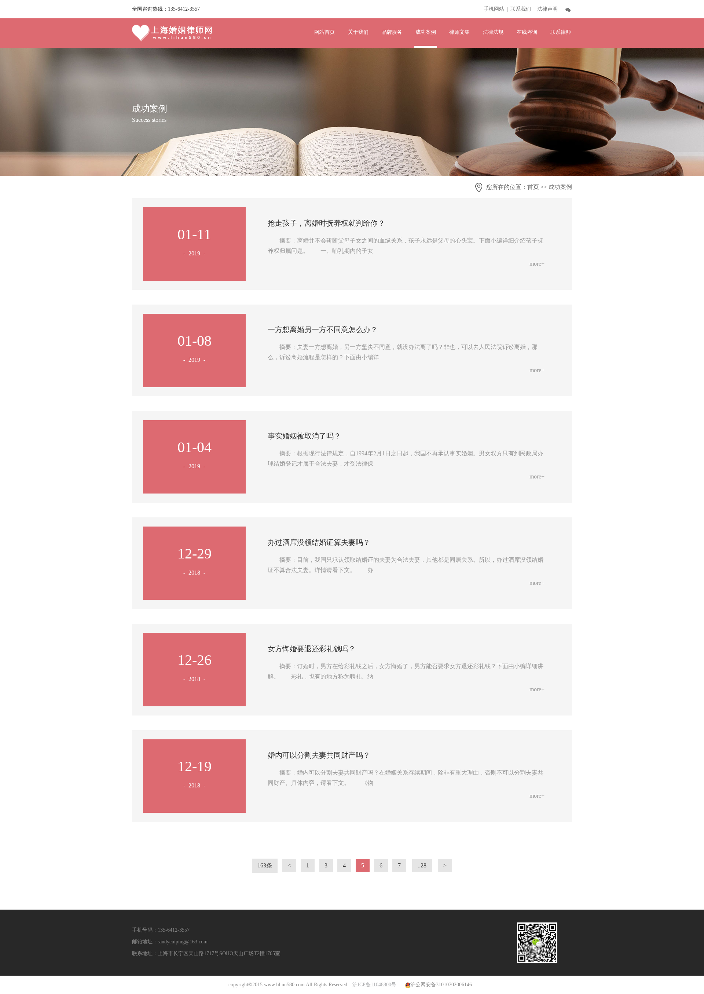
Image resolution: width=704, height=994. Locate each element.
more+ (536, 264)
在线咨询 (527, 32)
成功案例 (425, 32)
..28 (422, 865)
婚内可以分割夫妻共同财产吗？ (319, 755)
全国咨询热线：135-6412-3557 (166, 9)
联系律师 (560, 32)
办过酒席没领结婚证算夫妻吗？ (319, 542)
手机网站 (494, 9)
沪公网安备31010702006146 (441, 984)
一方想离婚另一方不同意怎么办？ (323, 329)
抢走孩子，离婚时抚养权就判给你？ (326, 223)
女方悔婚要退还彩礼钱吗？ (312, 649)
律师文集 (459, 32)
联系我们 (520, 9)
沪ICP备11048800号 (374, 984)
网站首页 (324, 32)
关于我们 (358, 32)
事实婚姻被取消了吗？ (304, 436)
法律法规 (493, 32)
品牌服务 (392, 32)
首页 (533, 187)
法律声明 (547, 9)
